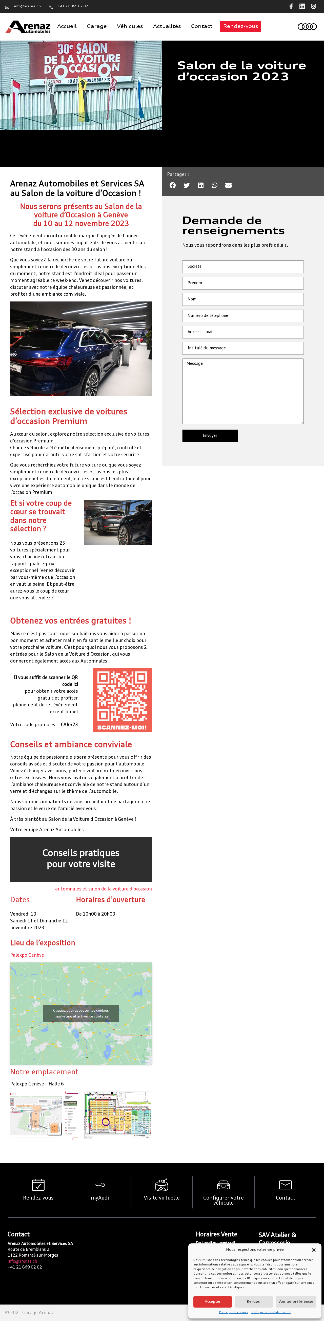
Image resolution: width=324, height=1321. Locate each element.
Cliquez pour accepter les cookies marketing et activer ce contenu (81, 1013)
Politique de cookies (233, 1312)
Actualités (167, 26)
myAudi (100, 1198)
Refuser (254, 1302)
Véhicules (130, 26)
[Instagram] (313, 6)
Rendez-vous (38, 1198)
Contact (202, 26)
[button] (313, 1250)
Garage (97, 26)
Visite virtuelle (162, 1198)
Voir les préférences (296, 1302)
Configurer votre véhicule (223, 1201)
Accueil (67, 26)
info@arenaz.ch (22, 1262)
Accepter (212, 1302)
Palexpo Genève (27, 955)
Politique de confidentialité (271, 1312)
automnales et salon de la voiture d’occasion (103, 889)
